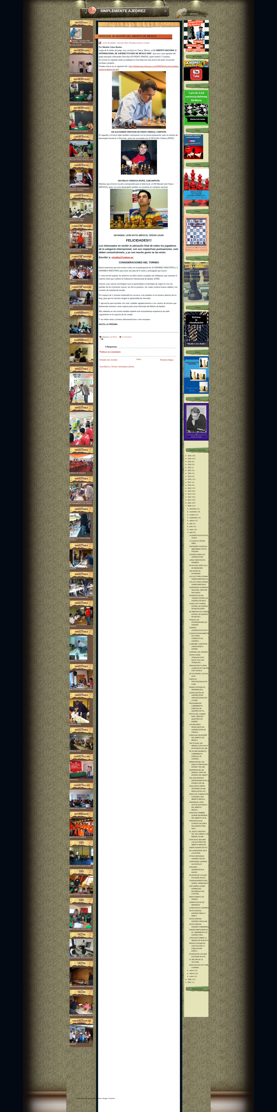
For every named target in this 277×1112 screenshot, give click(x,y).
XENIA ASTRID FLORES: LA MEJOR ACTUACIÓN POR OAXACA (199, 668)
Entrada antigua (166, 360)
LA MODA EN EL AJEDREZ (198, 908)
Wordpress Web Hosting (93, 1098)
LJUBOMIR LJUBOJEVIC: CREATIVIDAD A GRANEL (198, 646)
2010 (190, 503)
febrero (192, 973)
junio (191, 526)
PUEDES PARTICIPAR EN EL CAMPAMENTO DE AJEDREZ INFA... (198, 932)
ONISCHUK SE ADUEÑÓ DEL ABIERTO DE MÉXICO (128, 36)
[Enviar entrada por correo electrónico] (101, 339)
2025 (190, 458)
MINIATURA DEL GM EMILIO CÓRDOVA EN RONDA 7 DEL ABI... (198, 764)
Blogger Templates (109, 1098)
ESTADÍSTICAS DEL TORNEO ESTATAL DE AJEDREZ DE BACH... (198, 598)
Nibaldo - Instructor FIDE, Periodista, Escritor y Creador (82, 41)
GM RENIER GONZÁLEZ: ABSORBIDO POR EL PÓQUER (198, 549)
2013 (190, 494)
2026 (190, 456)
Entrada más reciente (108, 360)
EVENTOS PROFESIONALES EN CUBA (198, 681)
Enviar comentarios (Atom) (123, 367)
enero (192, 976)
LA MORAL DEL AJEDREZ (198, 652)
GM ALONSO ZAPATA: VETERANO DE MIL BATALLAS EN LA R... (198, 788)
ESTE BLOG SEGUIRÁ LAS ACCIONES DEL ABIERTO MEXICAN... (198, 842)
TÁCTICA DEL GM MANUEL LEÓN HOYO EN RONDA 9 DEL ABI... (198, 745)
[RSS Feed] (92, 10)
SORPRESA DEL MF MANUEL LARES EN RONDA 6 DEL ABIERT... (199, 772)
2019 (190, 476)
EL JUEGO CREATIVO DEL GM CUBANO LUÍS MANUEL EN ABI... (199, 834)
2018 (190, 479)
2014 (190, 491)
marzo (192, 970)
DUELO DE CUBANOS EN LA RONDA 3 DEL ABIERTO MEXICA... (198, 796)
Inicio (138, 359)
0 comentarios (126, 337)
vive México (113, 337)
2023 (190, 464)
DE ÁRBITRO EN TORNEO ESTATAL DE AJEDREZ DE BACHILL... (199, 614)
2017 (190, 482)
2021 (190, 470)
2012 (190, 497)
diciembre (193, 509)
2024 (190, 461)
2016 (190, 485)
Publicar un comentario (110, 352)
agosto (192, 520)
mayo (192, 529)
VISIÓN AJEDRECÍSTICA (198, 847)
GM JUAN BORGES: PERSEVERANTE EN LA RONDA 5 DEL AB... (199, 780)
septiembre (194, 518)
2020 (190, 473)
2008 (190, 979)
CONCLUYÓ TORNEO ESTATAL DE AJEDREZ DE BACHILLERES (198, 606)
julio (191, 523)
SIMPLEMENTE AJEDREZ (123, 11)
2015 (190, 488)
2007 (190, 982)
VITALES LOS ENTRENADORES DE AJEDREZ (198, 622)
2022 (190, 467)
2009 (190, 506)
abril (191, 532)
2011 (190, 500)
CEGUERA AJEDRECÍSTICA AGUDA (196, 869)
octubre (192, 515)
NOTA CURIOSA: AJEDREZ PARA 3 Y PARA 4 (197, 913)
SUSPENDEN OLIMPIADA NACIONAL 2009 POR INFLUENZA (198, 590)
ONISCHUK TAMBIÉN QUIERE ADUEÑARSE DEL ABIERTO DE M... (198, 815)
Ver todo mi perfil (75, 45)
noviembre (193, 512)
